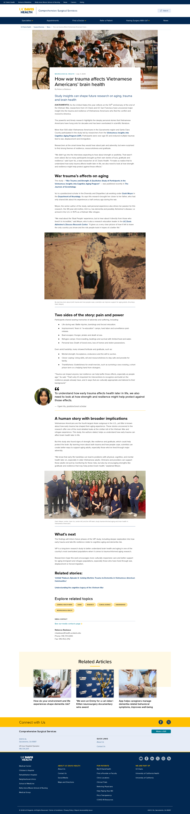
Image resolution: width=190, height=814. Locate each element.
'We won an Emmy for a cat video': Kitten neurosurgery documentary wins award (94, 704)
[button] (27, 20)
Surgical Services (39, 27)
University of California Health (147, 773)
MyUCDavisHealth (104, 769)
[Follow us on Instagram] (162, 758)
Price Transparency (104, 795)
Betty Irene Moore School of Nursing (47, 2)
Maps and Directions (66, 782)
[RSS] (168, 758)
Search (165, 11)
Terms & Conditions (56, 810)
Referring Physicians (105, 786)
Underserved (120, 605)
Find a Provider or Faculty (107, 773)
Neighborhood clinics (27, 779)
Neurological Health (64, 74)
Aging (80, 605)
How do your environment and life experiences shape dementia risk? (52, 702)
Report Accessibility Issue (83, 810)
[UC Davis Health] (27, 758)
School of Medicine (24, 2)
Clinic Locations (103, 777)
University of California (144, 777)
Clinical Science (104, 605)
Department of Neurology (69, 196)
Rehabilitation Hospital (28, 774)
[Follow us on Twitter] (168, 722)
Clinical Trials (102, 782)
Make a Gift (161, 731)
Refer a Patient (106, 20)
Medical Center (25, 766)
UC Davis (139, 769)
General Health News (64, 605)
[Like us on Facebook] (161, 722)
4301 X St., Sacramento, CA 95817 (159, 810)
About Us (100, 742)
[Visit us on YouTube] (141, 758)
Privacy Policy (68, 810)
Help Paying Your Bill (105, 791)
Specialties (26, 20)
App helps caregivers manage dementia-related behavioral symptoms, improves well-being (136, 704)
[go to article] (52, 684)
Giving (82, 2)
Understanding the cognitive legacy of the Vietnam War (79, 587)
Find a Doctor (78, 20)
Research (90, 605)
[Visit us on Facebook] (145, 758)
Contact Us (62, 773)
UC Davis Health (9, 2)
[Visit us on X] (157, 758)
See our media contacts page (67, 623)
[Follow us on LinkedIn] (151, 758)
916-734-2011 (24, 748)
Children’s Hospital (26, 770)
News (65, 2)
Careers (73, 2)
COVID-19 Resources (105, 799)
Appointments (53, 20)
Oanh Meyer (127, 193)
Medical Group (25, 792)
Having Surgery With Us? (137, 20)
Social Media (63, 777)
